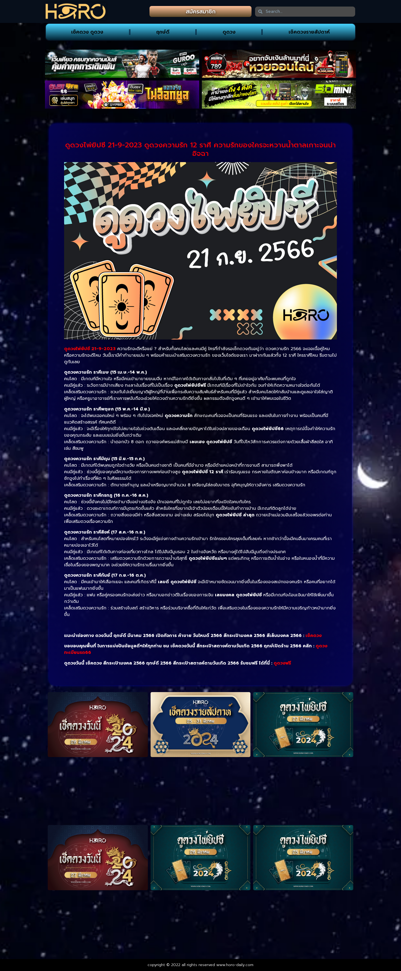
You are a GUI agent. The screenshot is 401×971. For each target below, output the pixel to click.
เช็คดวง (314, 635)
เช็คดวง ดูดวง (87, 32)
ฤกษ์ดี (162, 32)
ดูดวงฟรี (282, 663)
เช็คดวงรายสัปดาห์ (309, 32)
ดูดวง (229, 32)
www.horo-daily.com (234, 965)
